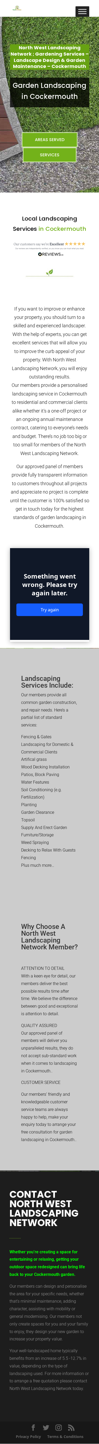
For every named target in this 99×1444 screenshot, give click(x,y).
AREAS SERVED (49, 140)
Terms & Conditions (65, 1436)
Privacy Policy (28, 1436)
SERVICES (49, 155)
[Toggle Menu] (82, 11)
